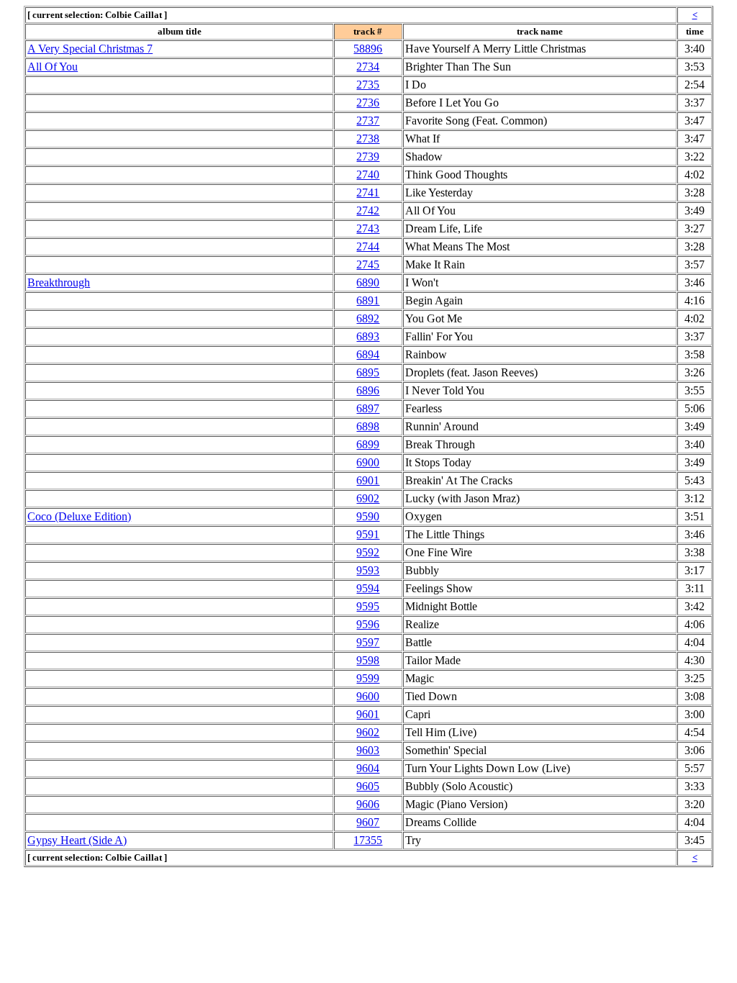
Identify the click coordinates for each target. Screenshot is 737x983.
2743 (367, 228)
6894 (367, 354)
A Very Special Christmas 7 (90, 48)
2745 (367, 264)
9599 (367, 678)
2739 (367, 156)
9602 (367, 732)
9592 (367, 552)
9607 (367, 822)
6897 (367, 408)
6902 (367, 498)
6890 (367, 282)
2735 (367, 84)
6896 (367, 390)
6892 (367, 318)
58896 (367, 48)
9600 (367, 696)
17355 (367, 840)
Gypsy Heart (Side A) (77, 840)
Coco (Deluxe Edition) (79, 516)
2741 (367, 192)
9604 (367, 768)
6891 (367, 300)
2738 (367, 138)
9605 (367, 786)
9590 (367, 516)
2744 (367, 246)
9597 (367, 642)
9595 (367, 606)
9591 (367, 534)
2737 (367, 120)
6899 (367, 444)
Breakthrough (58, 282)
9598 (367, 660)
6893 (367, 336)
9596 (367, 624)
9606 (367, 804)
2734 (367, 66)
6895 (367, 372)
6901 (367, 480)
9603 (367, 750)
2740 (367, 174)
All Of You (52, 66)
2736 (367, 102)
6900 (367, 462)
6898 (367, 426)
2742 (367, 210)
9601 (367, 714)
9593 (367, 570)
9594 (367, 588)
